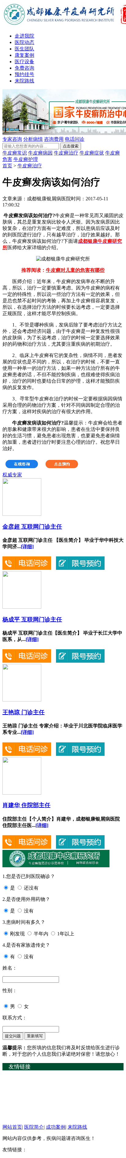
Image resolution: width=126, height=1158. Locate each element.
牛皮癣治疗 (66, 152)
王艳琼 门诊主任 (23, 712)
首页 (7, 165)
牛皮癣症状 (92, 152)
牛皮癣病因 (40, 152)
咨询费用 (54, 139)
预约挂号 (24, 74)
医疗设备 (24, 61)
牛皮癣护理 (25, 159)
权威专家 (12, 474)
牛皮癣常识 (14, 152)
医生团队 (24, 48)
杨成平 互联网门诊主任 (32, 619)
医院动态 (24, 42)
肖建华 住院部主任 (26, 805)
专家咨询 (12, 139)
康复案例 (24, 55)
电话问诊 (74, 139)
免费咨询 (24, 68)
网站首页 (12, 1127)
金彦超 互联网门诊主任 (32, 526)
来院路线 (24, 80)
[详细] (27, 546)
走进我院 (24, 35)
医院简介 (34, 1127)
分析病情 (33, 139)
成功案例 (55, 1127)
